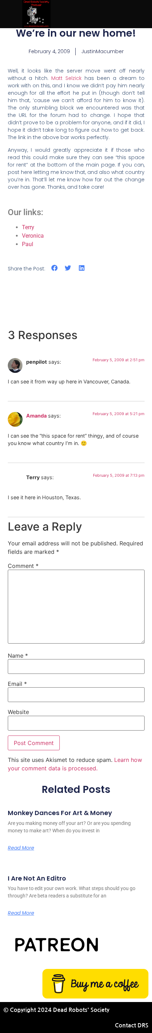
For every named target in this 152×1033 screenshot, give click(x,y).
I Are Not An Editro (37, 878)
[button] (55, 268)
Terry (28, 227)
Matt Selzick (66, 78)
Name (18, 655)
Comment (23, 566)
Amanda (36, 416)
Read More (21, 847)
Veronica (33, 235)
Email (17, 684)
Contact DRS (131, 1025)
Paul (27, 244)
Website (18, 712)
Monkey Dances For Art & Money (60, 812)
